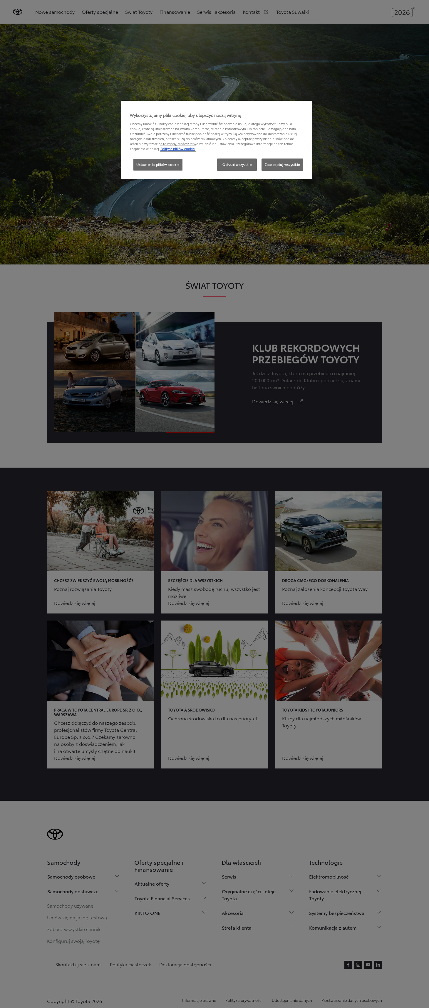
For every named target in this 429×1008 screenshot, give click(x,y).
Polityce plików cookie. (177, 148)
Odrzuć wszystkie (237, 164)
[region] (216, 140)
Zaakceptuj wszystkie (282, 164)
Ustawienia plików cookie (158, 164)
